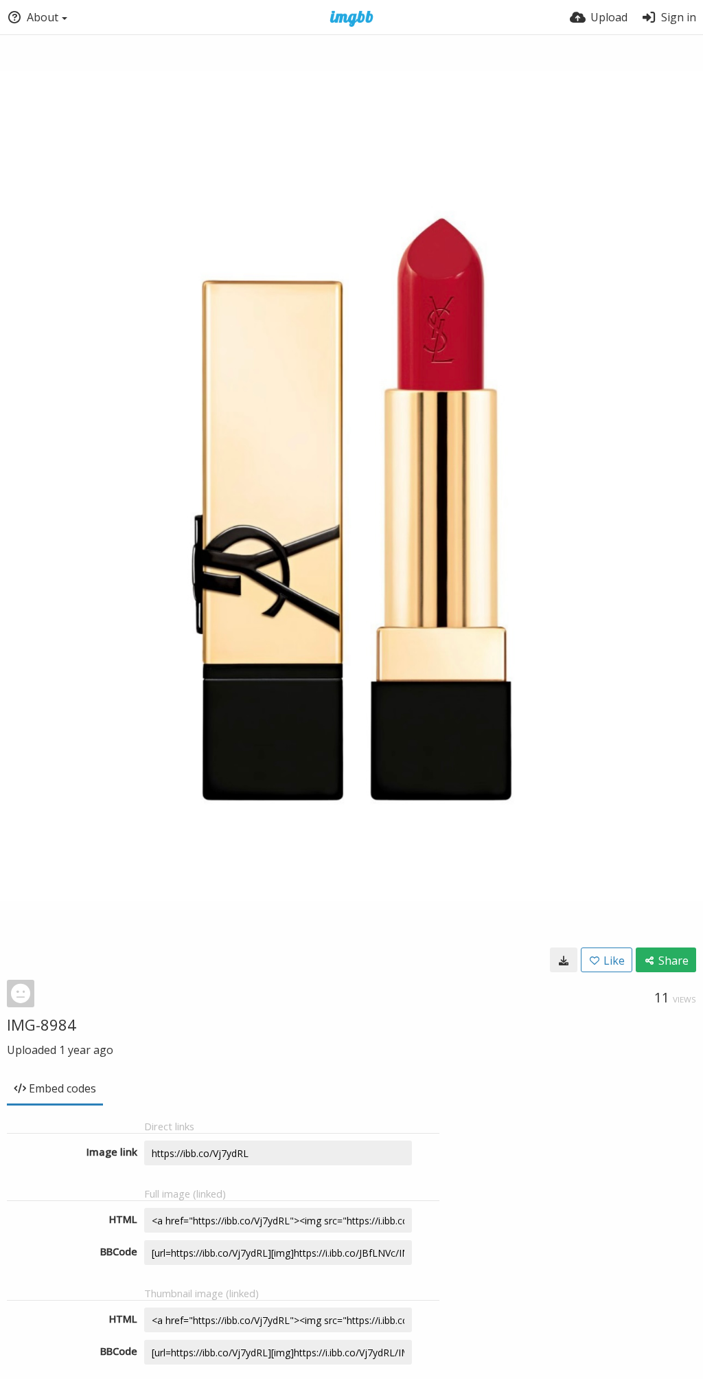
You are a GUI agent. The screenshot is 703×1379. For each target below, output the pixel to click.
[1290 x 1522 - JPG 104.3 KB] (563, 960)
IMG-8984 (41, 1024)
